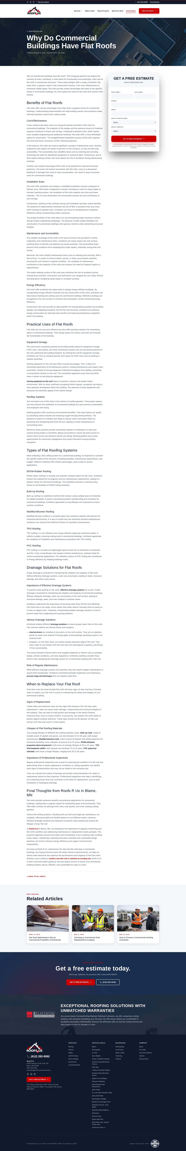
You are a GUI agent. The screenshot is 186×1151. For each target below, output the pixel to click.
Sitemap (132, 1143)
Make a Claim (90, 11)
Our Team (142, 1050)
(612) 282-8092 (109, 982)
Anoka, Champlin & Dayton (101, 1059)
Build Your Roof (117, 11)
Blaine (94, 1047)
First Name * (116, 92)
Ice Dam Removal (74, 1065)
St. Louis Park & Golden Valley (102, 1092)
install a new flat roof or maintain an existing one (70, 858)
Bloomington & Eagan (99, 1099)
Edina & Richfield (97, 1096)
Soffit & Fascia (73, 1056)
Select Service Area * (119, 118)
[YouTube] (30, 2)
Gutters (71, 1050)
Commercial (72, 1062)
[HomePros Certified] (155, 1143)
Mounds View (96, 1116)
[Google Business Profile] (33, 2)
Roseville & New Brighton (100, 1110)
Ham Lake (95, 1067)
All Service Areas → (98, 1127)
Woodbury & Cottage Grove (101, 1102)
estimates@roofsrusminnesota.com (38, 1070)
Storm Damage (73, 1059)
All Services (119, 1050)
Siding (70, 1053)
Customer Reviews (145, 1053)
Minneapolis (96, 1050)
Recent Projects (103, 11)
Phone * (114, 101)
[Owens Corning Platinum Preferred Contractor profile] (41, 1014)
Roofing (71, 1047)
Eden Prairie (96, 1089)
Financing (119, 1056)
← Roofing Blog (35, 31)
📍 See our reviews (42, 2)
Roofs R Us (33, 829)
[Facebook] (27, 2)
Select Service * (117, 127)
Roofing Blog (131, 11)
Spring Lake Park (97, 1119)
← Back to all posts (36, 876)
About (141, 1047)
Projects (118, 1059)
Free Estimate (154, 2)
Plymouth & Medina (98, 1081)
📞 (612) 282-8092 (141, 2)
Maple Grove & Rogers (99, 1078)
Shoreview (95, 1113)
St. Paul (94, 1053)
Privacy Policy (143, 1059)
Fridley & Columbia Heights (101, 1070)
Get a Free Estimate (132, 139)
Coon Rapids (96, 1056)
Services (77, 11)
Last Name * (138, 92)
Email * (114, 109)
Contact (141, 1056)
